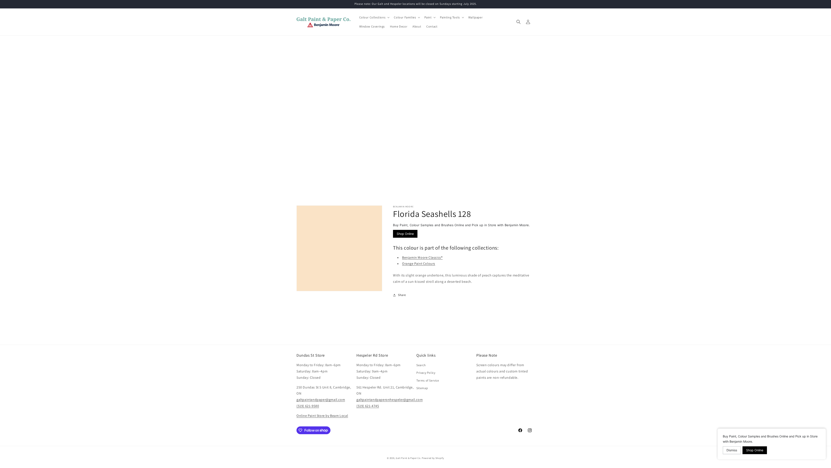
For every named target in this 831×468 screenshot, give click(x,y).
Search (421, 365)
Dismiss (731, 450)
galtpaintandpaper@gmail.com (320, 399)
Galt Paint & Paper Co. (408, 458)
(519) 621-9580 (307, 406)
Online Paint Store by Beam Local (322, 415)
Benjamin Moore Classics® (422, 257)
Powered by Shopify (433, 458)
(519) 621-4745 (367, 406)
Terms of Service (427, 380)
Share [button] (402, 295)
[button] (374, 17)
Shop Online (405, 234)
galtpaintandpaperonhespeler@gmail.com (389, 399)
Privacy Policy (425, 373)
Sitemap (422, 388)
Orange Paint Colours (418, 263)
